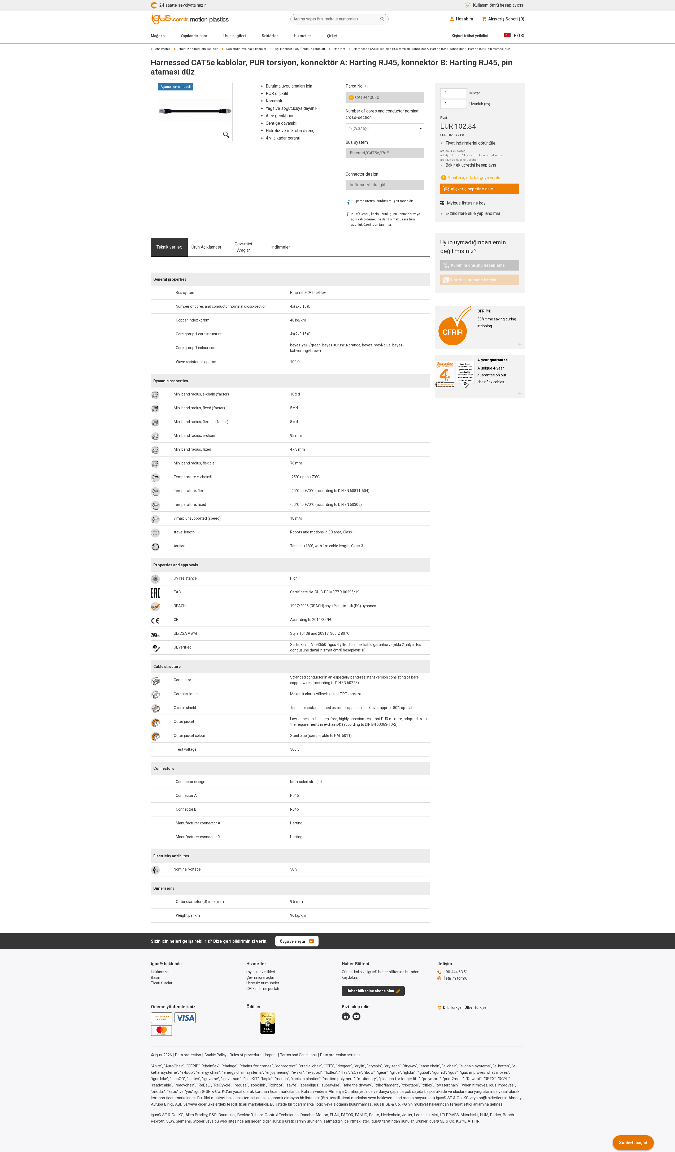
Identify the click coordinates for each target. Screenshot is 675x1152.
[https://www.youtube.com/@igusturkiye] (356, 1016)
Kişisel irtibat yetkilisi (470, 36)
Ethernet (339, 49)
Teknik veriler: (169, 247)
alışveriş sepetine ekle (468, 190)
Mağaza (158, 36)
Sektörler (270, 36)
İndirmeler (280, 247)
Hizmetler (302, 36)
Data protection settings (340, 1055)
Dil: (452, 1007)
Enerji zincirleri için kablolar (198, 49)
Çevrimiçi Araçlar (243, 247)
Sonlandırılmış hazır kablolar (246, 49)
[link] (479, 267)
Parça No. (354, 86)
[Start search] (382, 19)
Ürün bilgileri (234, 36)
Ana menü (162, 49)
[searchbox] (335, 19)
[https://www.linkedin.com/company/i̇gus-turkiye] (346, 1016)
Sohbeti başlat (633, 1142)
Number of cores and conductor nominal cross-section (382, 114)
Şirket (332, 36)
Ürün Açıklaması (206, 247)
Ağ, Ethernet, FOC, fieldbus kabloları (300, 49)
